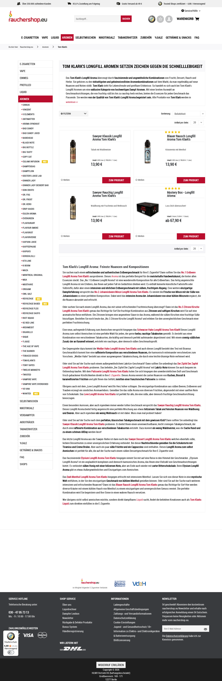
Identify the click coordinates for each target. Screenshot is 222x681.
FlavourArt (28, 223)
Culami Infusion (31, 161)
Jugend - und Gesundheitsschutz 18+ (132, 627)
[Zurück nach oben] (90, 581)
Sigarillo (27, 332)
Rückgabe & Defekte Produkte (77, 622)
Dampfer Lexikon (70, 613)
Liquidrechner (69, 609)
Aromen (24, 99)
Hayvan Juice (29, 241)
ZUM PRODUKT (116, 180)
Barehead (27, 137)
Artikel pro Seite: (181, 122)
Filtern (67, 113)
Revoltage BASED (31, 303)
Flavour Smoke (30, 227)
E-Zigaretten (27, 64)
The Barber (28, 350)
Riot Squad (28, 317)
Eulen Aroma (29, 213)
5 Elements (28, 114)
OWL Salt (27, 293)
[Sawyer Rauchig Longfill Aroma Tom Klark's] (73, 208)
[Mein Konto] (169, 19)
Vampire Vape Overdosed (35, 384)
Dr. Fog (26, 194)
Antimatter (28, 118)
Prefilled (25, 85)
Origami (26, 289)
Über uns (66, 604)
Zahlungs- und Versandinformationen (132, 613)
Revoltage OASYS (31, 313)
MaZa (25, 270)
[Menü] (16, 632)
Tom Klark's (28, 360)
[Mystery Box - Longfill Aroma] (147, 208)
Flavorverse (29, 237)
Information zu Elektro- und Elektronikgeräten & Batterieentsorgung (137, 633)
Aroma (114, 276)
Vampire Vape (29, 379)
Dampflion (28, 171)
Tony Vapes (28, 365)
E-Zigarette (114, 375)
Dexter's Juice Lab (32, 175)
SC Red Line (28, 322)
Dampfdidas (28, 166)
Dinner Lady (29, 180)
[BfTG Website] (120, 583)
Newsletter (67, 618)
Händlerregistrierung (73, 631)
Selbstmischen (29, 401)
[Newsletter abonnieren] (204, 628)
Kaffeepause (29, 246)
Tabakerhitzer (28, 429)
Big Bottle (28, 147)
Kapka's (26, 251)
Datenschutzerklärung (125, 618)
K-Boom (26, 265)
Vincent (26, 109)
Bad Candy (28, 128)
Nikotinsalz (27, 408)
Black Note (28, 142)
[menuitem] (103, 18)
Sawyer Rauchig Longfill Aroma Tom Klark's (107, 194)
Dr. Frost (27, 199)
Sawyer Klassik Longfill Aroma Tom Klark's (107, 137)
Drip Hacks (28, 208)
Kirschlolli (28, 256)
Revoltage (28, 298)
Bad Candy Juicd (31, 133)
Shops (23, 464)
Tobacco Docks (30, 355)
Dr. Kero (26, 204)
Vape (22, 71)
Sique (25, 336)
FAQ (22, 457)
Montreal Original (32, 274)
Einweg (24, 78)
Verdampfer (27, 415)
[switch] (11, 652)
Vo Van (26, 388)
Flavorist (27, 232)
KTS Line (26, 260)
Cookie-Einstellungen (124, 622)
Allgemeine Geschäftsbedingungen (131, 609)
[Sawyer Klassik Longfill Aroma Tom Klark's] (73, 151)
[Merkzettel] (160, 19)
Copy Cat (27, 156)
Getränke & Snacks (31, 450)
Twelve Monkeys (31, 369)
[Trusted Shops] (152, 19)
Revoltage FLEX (30, 308)
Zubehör (25, 436)
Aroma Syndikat (30, 123)
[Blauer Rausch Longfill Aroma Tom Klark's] (147, 151)
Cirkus (26, 104)
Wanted (26, 393)
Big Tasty (27, 152)
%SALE (23, 443)
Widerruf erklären (111, 665)
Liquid (23, 92)
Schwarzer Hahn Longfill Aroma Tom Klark (158, 329)
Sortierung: (166, 113)
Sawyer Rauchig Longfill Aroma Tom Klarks (179, 405)
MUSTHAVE (27, 284)
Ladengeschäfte (122, 604)
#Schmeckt (28, 327)
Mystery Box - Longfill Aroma (181, 194)
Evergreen (28, 218)
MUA (24, 279)
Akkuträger (27, 422)
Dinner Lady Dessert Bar (35, 185)
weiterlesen (71, 102)
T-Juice (26, 341)
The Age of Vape (30, 346)
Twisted (26, 374)
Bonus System (69, 627)
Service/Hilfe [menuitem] (191, 11)
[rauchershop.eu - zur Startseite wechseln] (34, 18)
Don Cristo (28, 189)
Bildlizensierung (122, 640)
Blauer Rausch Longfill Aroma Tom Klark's (181, 137)
